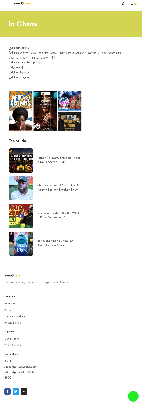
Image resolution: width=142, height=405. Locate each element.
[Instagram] (24, 391)
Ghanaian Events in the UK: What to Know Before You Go (58, 215)
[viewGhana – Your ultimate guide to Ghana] (23, 4)
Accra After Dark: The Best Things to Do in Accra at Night (58, 160)
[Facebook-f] (7, 391)
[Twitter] (16, 391)
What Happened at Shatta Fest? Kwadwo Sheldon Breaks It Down (57, 187)
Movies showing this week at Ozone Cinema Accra (55, 243)
